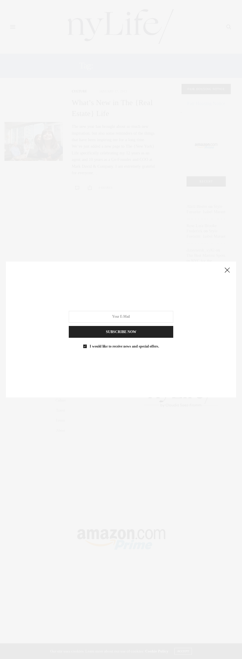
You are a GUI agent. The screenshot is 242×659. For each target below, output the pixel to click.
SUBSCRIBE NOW (121, 332)
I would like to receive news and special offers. (124, 346)
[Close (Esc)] (227, 270)
